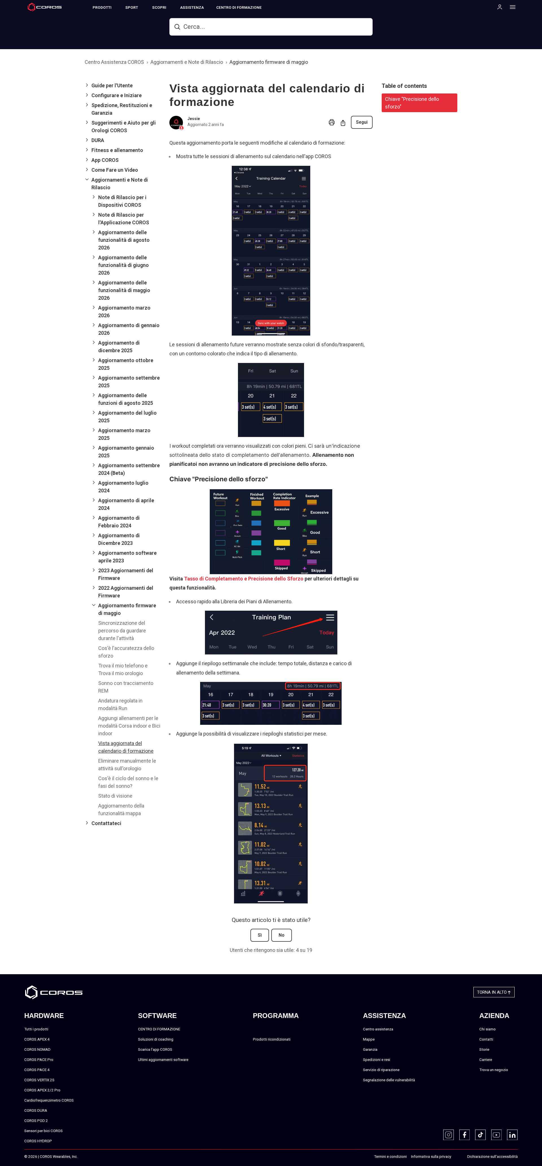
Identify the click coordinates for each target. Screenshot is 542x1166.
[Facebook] (464, 1135)
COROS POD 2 (36, 1120)
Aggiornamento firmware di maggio (269, 62)
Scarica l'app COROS (155, 1049)
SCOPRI (159, 7)
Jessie (193, 118)
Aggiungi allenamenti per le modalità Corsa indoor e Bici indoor (129, 725)
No (282, 935)
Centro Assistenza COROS (114, 62)
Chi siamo (487, 1029)
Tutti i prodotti (36, 1029)
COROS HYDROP (38, 1141)
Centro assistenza (378, 1029)
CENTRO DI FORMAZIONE (239, 7)
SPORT (131, 7)
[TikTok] (480, 1135)
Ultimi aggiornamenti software (163, 1059)
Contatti (486, 1039)
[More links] (511, 6)
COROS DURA (35, 1110)
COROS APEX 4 (37, 1039)
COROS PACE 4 (37, 1069)
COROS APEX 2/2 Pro (42, 1090)
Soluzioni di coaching (155, 1039)
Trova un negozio (493, 1069)
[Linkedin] (512, 1135)
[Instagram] (448, 1135)
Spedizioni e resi (376, 1059)
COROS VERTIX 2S (39, 1080)
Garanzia (370, 1049)
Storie (484, 1049)
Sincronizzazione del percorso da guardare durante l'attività (122, 630)
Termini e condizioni (390, 1156)
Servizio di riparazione (381, 1069)
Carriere (485, 1059)
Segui (362, 122)
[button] (122, 85)
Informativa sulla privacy (431, 1156)
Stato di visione (115, 796)
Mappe (369, 1039)
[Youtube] (496, 1135)
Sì (260, 935)
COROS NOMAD (37, 1049)
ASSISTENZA (192, 7)
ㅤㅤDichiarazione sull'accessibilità (492, 1156)
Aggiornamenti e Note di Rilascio (186, 62)
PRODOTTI (102, 7)
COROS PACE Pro (38, 1059)
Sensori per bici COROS (43, 1130)
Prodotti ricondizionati (271, 1039)
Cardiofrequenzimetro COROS (49, 1100)
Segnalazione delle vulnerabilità (389, 1080)
